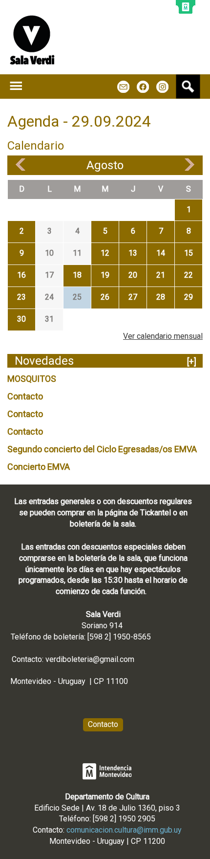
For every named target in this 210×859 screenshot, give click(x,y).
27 (132, 297)
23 (21, 297)
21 (160, 275)
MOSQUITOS (31, 379)
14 (160, 253)
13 (132, 253)
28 (160, 297)
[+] (191, 361)
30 (21, 319)
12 (105, 253)
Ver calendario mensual (163, 336)
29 (188, 297)
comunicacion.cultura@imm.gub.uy (124, 830)
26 (105, 297)
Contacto (25, 396)
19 (105, 275)
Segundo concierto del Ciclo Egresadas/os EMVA (102, 449)
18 (77, 275)
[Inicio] (32, 40)
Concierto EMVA (38, 467)
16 (21, 275)
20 (132, 275)
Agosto (105, 165)
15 (188, 253)
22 (188, 275)
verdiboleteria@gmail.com (89, 659)
